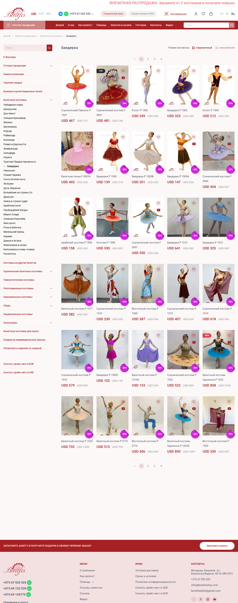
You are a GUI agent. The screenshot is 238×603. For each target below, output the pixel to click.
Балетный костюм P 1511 (77, 308)
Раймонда (9, 135)
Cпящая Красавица (14, 118)
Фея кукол (9, 223)
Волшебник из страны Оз (17, 192)
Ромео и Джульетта (14, 144)
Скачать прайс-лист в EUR (151, 593)
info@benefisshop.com (204, 585)
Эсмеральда (10, 148)
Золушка (8, 183)
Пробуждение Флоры (15, 210)
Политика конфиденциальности (155, 582)
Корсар (7, 131)
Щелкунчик (10, 109)
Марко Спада (11, 214)
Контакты (156, 25)
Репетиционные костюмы (18, 288)
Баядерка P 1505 (107, 176)
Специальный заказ (113, 14)
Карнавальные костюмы (17, 296)
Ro (227, 13)
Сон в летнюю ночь (14, 179)
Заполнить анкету (217, 545)
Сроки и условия (145, 576)
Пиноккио (9, 170)
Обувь (7, 305)
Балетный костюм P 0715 (112, 441)
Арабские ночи (12, 205)
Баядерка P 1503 (177, 110)
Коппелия (9, 140)
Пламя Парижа (12, 175)
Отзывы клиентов (91, 587)
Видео (169, 25)
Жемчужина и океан (15, 245)
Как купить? (85, 25)
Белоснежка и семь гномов (18, 249)
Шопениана (10, 126)
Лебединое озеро (13, 104)
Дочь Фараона (11, 188)
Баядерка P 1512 (213, 242)
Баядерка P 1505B (142, 176)
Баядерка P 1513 (177, 242)
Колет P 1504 (211, 110)
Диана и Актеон (12, 240)
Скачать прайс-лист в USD (151, 587)
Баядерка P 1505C (107, 375)
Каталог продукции (25, 36)
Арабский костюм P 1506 (76, 242)
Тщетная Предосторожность (19, 161)
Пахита (7, 157)
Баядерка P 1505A (178, 176)
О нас (71, 25)
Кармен (7, 236)
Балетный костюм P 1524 (77, 441)
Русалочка (9, 253)
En (221, 13)
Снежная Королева (14, 218)
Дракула (8, 196)
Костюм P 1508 (106, 242)
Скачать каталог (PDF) (142, 14)
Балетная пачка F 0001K (76, 176)
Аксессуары (10, 322)
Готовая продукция (14, 65)
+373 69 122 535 (14, 588)
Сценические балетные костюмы (22, 271)
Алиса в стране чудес (15, 201)
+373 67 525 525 (80, 13)
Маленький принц (13, 231)
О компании (87, 570)
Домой (60, 25)
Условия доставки (146, 570)
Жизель (7, 122)
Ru (233, 13)
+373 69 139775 (14, 594)
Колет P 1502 (140, 110)
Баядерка (13, 166)
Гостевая (141, 25)
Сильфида (9, 153)
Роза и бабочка (12, 227)
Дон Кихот (9, 113)
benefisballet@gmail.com (206, 590)
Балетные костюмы (51, 36)
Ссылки (85, 593)
